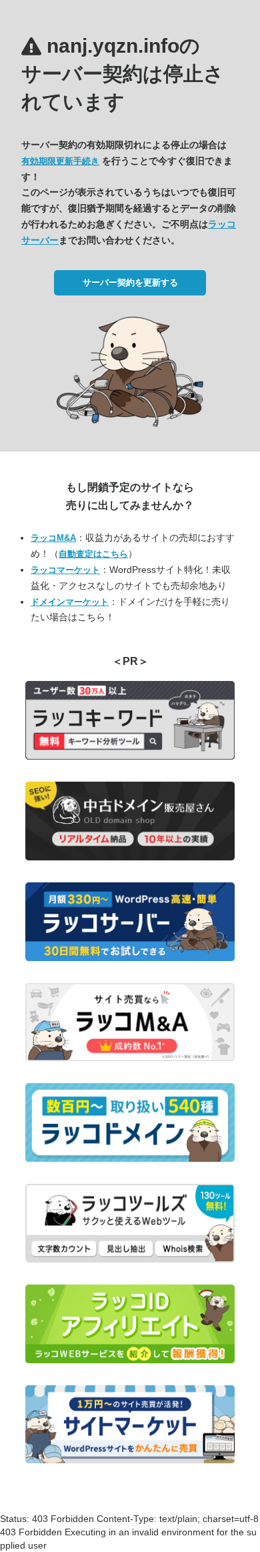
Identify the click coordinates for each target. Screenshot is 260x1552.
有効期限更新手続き (60, 161)
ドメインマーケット (70, 602)
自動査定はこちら (93, 554)
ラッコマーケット (65, 570)
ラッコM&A (53, 538)
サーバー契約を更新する (130, 282)
